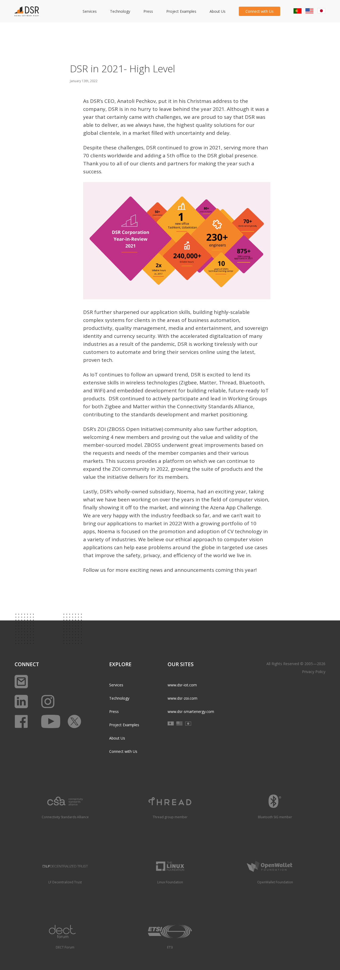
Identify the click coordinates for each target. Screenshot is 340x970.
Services (90, 11)
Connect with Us (259, 11)
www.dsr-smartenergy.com (191, 711)
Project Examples (181, 11)
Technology (120, 11)
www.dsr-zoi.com (182, 698)
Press (148, 11)
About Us (218, 11)
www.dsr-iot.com (182, 684)
